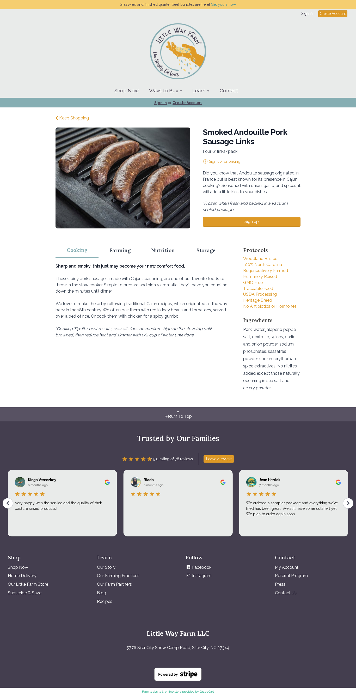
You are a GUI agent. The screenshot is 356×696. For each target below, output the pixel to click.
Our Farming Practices (118, 575)
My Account (286, 567)
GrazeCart (207, 691)
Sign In (306, 13)
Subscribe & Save (24, 592)
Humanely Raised (260, 276)
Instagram (201, 575)
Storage (206, 250)
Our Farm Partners (114, 584)
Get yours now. (223, 4)
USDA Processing (260, 294)
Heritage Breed (257, 300)
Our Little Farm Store (28, 584)
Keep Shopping (73, 118)
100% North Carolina (262, 264)
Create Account (333, 13)
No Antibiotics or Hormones (270, 306)
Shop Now (126, 90)
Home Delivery (22, 575)
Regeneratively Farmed (265, 270)
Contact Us (286, 592)
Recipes (104, 601)
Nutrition (163, 250)
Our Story (106, 567)
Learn (199, 90)
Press (280, 584)
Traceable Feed (258, 288)
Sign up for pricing (224, 161)
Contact (229, 90)
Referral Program (291, 575)
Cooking (77, 250)
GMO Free (253, 282)
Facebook (201, 567)
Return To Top (178, 416)
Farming (120, 250)
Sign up (251, 221)
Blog (101, 592)
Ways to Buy (164, 90)
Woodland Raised (260, 258)
